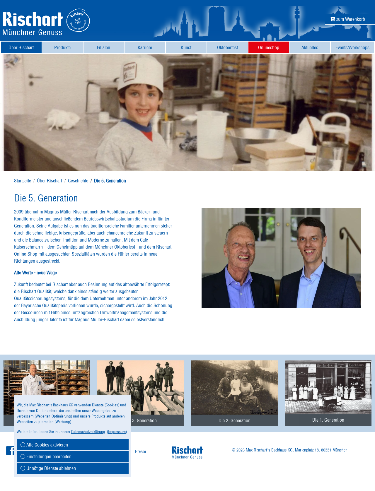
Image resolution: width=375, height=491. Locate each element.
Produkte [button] (62, 47)
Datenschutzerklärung (88, 431)
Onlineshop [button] (268, 47)
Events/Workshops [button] (352, 47)
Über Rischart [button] (21, 47)
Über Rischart (49, 181)
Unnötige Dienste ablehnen (50, 468)
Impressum (117, 431)
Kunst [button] (186, 47)
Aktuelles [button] (309, 47)
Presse (140, 451)
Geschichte (78, 181)
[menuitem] (21, 47)
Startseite (22, 181)
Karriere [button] (145, 47)
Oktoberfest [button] (227, 47)
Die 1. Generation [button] (328, 420)
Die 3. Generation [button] (141, 420)
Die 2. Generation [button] (234, 420)
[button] (347, 19)
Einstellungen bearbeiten (48, 456)
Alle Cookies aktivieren (46, 445)
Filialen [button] (103, 47)
